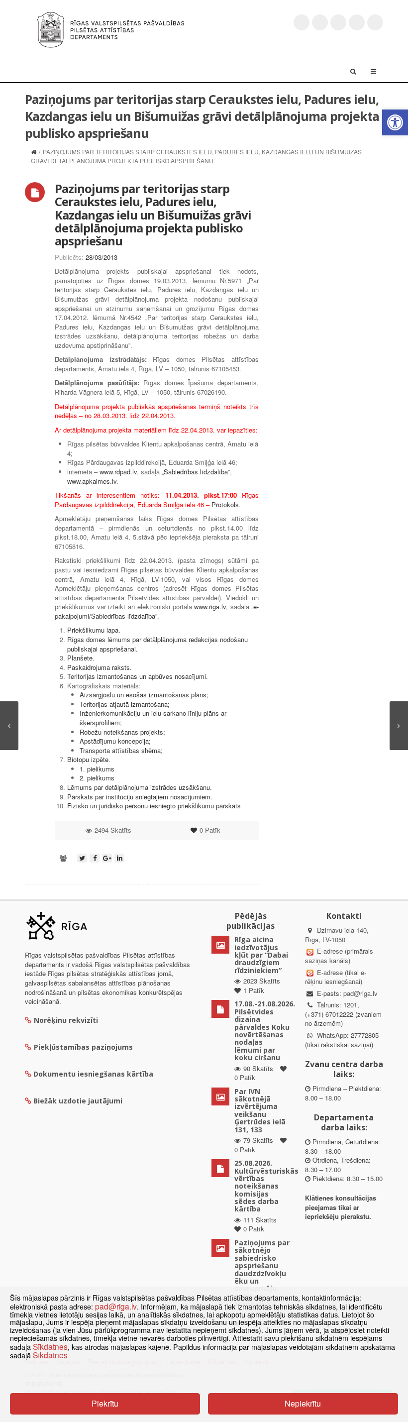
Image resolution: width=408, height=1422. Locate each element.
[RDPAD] (111, 28)
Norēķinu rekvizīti (66, 1020)
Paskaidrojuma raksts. (99, 667)
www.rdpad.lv (118, 471)
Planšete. (81, 657)
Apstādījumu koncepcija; (115, 741)
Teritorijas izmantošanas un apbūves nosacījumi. (137, 676)
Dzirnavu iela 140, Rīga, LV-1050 (337, 934)
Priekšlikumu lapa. (93, 630)
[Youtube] (338, 22)
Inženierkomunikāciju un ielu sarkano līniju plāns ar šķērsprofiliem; (153, 717)
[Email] (375, 22)
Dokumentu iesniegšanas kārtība (93, 1074)
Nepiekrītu (303, 1403)
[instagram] (357, 22)
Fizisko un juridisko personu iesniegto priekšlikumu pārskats (154, 805)
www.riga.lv (210, 606)
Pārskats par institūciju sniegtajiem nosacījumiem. (139, 796)
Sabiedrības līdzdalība (196, 471)
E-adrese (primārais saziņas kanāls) (339, 955)
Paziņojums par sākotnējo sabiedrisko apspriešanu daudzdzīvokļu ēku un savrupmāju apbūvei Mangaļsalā (262, 1273)
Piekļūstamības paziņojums (83, 1047)
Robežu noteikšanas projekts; (122, 732)
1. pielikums (97, 768)
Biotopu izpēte (87, 759)
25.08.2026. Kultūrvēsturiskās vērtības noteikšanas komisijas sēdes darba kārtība (266, 1185)
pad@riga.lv (360, 993)
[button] (395, 122)
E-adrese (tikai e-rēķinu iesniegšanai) (335, 977)
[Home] (33, 151)
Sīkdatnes (50, 1346)
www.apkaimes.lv (91, 481)
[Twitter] (301, 22)
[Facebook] (320, 22)
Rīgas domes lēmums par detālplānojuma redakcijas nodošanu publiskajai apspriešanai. (157, 644)
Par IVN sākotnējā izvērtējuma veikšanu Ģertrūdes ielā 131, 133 (260, 1110)
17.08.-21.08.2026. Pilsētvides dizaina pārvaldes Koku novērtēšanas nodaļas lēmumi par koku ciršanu (264, 1030)
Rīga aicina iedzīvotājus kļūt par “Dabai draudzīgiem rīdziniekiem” (261, 955)
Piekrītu (105, 1403)
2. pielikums (97, 777)
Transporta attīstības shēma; (121, 750)
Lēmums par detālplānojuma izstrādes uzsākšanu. (139, 787)
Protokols (225, 504)
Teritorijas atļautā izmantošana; (125, 704)
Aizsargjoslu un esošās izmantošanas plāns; (144, 694)
